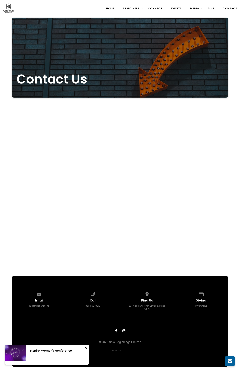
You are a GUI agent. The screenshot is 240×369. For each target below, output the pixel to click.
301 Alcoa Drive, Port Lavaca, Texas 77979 (147, 307)
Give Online (201, 305)
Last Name (70, 170)
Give (210, 8)
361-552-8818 (93, 305)
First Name (70, 151)
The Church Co (120, 350)
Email (66, 189)
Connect (155, 8)
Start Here (131, 8)
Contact (230, 8)
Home (110, 8)
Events (176, 8)
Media (194, 8)
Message (68, 208)
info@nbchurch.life (39, 305)
